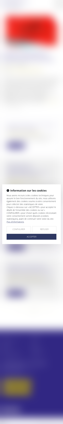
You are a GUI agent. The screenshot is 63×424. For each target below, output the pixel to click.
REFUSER (44, 229)
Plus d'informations (15, 221)
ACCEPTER (31, 236)
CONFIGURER (18, 229)
